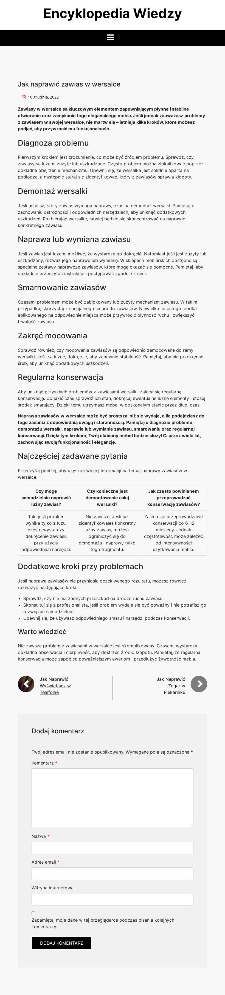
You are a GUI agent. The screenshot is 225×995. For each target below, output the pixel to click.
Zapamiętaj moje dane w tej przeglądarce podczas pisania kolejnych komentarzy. (103, 923)
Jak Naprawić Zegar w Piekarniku (171, 685)
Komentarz (44, 763)
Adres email (46, 862)
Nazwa (40, 836)
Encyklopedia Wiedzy (112, 13)
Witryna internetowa (53, 887)
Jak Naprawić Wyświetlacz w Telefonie (55, 685)
